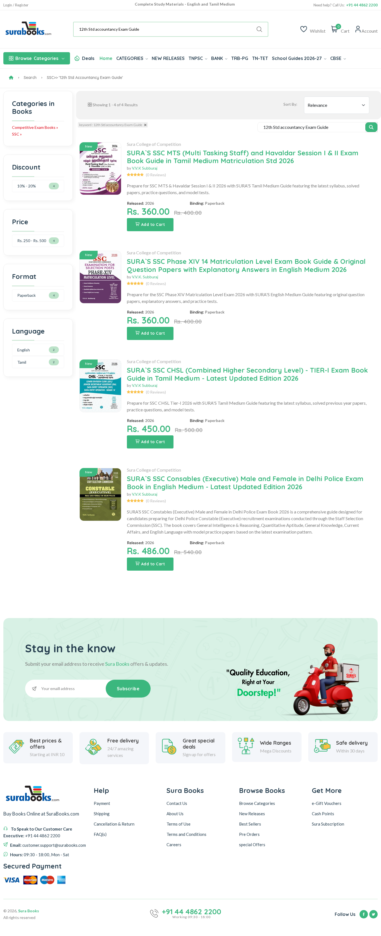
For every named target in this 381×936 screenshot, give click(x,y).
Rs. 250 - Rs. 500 (31, 240)
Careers (174, 844)
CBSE (336, 58)
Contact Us (177, 803)
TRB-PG (239, 58)
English (23, 350)
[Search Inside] (371, 127)
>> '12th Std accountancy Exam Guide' (88, 77)
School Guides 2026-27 (297, 58)
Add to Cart (153, 224)
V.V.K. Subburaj (145, 276)
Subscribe (128, 688)
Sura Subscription (328, 823)
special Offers (252, 844)
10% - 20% (26, 186)
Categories (36, 58)
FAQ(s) (100, 834)
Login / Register (15, 5)
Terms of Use (179, 823)
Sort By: (290, 104)
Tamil (21, 362)
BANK (217, 58)
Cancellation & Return (114, 823)
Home (106, 58)
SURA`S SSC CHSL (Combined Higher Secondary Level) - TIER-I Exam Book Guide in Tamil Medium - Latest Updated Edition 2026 (247, 374)
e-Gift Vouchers (326, 803)
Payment (102, 803)
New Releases (252, 813)
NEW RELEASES (168, 58)
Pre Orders (249, 834)
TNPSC (196, 58)
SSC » (17, 134)
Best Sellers (250, 823)
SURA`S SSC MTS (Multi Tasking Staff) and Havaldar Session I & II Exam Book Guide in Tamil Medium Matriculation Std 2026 (242, 157)
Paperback (26, 295)
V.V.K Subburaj (144, 168)
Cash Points (323, 813)
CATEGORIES (130, 58)
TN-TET (260, 58)
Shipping (102, 813)
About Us (175, 813)
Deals (88, 58)
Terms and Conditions (186, 834)
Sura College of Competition (154, 144)
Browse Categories (257, 803)
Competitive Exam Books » (35, 127)
